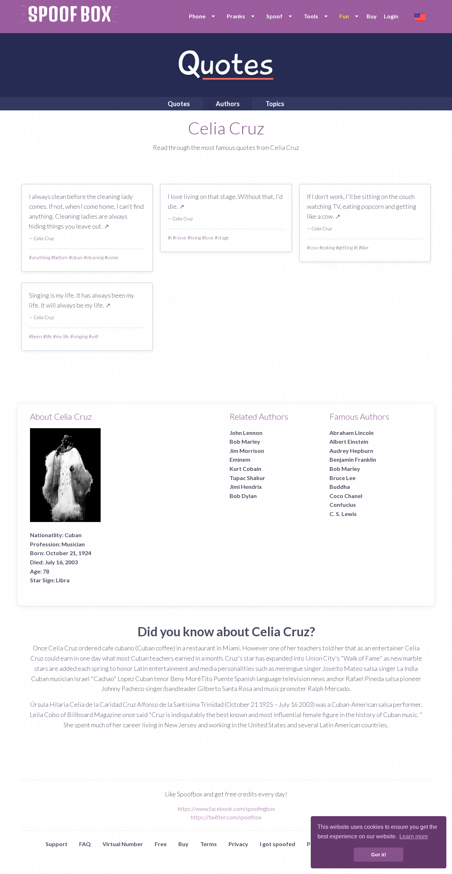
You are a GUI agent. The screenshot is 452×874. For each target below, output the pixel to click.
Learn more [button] (413, 836)
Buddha (339, 486)
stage (223, 238)
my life (62, 336)
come (113, 257)
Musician (73, 544)
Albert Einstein (348, 441)
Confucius (342, 504)
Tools (311, 16)
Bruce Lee (342, 477)
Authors (228, 104)
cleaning (95, 257)
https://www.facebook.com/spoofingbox (226, 808)
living (195, 238)
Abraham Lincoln (351, 432)
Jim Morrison (247, 450)
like (365, 247)
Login (391, 16)
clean (77, 257)
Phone (197, 16)
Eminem (240, 459)
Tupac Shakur (247, 477)
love (209, 238)
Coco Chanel (345, 495)
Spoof (274, 16)
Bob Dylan (243, 495)
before (61, 257)
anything (41, 257)
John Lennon (246, 432)
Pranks (236, 16)
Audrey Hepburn (351, 450)
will (94, 336)
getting (346, 247)
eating (328, 247)
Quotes (179, 104)
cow (314, 247)
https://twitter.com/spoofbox (226, 817)
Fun (344, 16)
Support (56, 843)
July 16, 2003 (61, 562)
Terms (208, 843)
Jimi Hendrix (246, 486)
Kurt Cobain (245, 468)
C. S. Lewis (343, 513)
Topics (275, 104)
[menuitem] (201, 16)
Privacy (238, 843)
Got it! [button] (378, 854)
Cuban (73, 535)
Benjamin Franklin (352, 459)
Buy (372, 16)
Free (161, 843)
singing (80, 336)
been (37, 336)
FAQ (85, 843)
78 (46, 571)
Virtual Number (122, 843)
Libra (63, 580)
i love (181, 238)
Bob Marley (245, 441)
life (49, 336)
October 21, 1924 (68, 553)
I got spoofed (277, 843)
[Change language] (420, 16)
